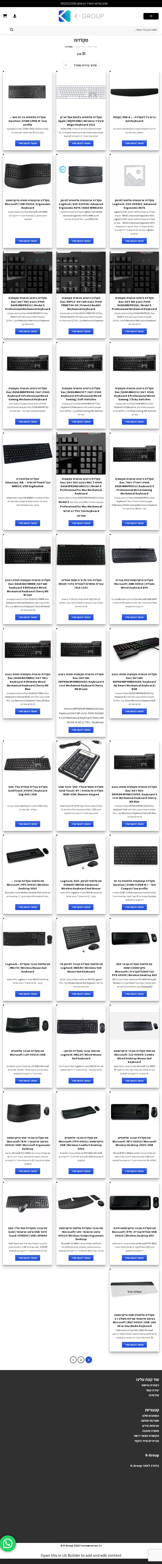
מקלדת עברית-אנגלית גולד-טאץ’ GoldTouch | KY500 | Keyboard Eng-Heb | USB (28, 790)
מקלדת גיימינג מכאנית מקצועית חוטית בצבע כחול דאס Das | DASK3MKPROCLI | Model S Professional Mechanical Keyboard (27, 303)
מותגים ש (151, 1416)
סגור (57, 3)
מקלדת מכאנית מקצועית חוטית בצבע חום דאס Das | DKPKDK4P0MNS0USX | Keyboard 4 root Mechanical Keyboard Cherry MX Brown (81, 681)
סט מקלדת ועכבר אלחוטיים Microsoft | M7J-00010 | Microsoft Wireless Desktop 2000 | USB (134, 1141)
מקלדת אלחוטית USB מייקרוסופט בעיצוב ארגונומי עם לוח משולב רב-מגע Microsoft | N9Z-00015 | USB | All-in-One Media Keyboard (134, 1320)
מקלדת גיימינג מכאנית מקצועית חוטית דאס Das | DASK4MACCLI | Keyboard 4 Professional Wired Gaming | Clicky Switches (134, 394)
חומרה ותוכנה (150, 1431)
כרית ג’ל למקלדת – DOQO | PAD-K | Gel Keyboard (134, 119)
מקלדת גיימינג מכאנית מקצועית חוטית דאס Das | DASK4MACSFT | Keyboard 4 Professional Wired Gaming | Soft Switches (81, 394)
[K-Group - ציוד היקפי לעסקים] (81, 16)
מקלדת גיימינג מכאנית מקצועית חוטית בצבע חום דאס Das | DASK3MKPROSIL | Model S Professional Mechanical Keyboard (134, 303)
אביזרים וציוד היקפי (147, 1441)
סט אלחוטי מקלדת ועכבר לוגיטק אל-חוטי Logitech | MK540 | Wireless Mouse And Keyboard (81, 967)
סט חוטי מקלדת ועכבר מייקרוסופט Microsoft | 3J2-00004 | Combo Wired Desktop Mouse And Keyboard (134, 1056)
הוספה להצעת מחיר (134, 143)
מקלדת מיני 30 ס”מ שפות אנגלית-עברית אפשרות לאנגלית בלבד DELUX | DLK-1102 (81, 583)
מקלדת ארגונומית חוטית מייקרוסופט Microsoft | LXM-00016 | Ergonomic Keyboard (27, 203)
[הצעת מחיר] (5, 16)
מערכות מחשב (150, 1420)
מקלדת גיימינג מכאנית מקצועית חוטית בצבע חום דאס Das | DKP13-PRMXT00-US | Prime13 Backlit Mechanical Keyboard (81, 303)
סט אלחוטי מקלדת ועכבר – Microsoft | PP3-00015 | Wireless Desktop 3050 (28, 884)
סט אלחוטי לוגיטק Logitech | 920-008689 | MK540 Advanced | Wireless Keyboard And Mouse (81, 884)
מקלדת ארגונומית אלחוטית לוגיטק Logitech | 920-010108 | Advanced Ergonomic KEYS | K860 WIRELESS (81, 203)
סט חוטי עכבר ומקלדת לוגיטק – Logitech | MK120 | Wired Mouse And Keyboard (81, 1054)
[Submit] (11, 30)
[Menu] (151, 16)
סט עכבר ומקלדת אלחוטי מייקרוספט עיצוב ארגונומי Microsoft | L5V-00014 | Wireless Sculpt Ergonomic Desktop (81, 1233)
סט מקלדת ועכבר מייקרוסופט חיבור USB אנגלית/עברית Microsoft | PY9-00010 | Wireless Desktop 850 (134, 1231)
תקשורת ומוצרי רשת (146, 1436)
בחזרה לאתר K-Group (144, 1466)
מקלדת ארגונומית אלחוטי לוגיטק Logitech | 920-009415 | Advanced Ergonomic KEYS (134, 203)
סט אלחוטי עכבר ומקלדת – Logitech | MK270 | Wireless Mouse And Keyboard (27, 967)
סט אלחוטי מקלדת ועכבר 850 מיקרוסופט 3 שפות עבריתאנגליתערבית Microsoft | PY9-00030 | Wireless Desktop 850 (134, 969)
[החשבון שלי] (15, 16)
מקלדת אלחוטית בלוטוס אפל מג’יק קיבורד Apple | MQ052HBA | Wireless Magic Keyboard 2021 (81, 120)
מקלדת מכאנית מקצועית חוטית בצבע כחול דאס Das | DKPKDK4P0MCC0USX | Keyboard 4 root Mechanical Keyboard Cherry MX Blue (134, 794)
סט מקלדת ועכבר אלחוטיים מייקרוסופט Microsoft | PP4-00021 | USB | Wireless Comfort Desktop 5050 (81, 1143)
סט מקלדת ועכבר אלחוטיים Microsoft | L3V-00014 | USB (27, 1052)
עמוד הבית (92, 46)
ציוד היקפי (80, 46)
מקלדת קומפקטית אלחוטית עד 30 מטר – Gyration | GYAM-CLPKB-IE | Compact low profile (134, 884)
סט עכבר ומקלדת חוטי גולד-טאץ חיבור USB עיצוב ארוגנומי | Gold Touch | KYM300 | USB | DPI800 (27, 1231)
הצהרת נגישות (150, 1385)
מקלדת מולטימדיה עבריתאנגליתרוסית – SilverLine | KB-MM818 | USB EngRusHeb (27, 482)
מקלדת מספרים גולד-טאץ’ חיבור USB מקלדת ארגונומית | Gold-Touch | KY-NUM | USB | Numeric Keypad (81, 790)
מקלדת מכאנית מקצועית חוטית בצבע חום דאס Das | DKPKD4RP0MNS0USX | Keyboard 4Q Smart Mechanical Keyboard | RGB (134, 681)
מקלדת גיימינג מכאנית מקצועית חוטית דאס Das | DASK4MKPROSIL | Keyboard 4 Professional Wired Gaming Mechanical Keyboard (27, 394)
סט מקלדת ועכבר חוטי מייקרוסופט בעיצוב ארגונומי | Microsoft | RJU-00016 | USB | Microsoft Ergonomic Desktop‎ (27, 1143)
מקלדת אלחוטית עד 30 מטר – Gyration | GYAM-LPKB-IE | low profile (27, 120)
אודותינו (154, 1395)
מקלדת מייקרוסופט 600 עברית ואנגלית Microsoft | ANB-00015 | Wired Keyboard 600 (134, 583)
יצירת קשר (152, 1390)
